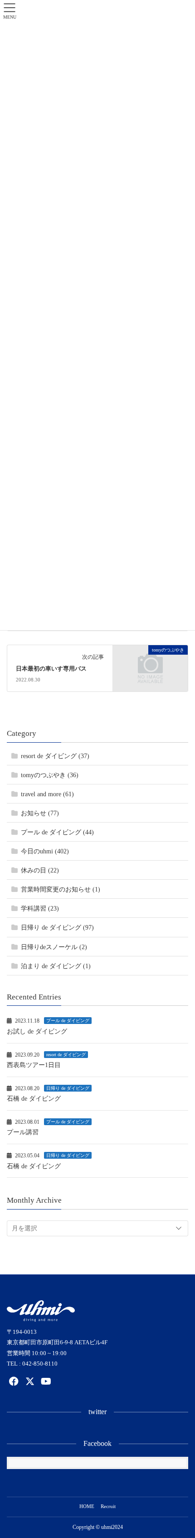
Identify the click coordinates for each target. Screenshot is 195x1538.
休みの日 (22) (40, 870)
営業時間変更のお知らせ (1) (60, 889)
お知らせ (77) (40, 813)
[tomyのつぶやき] (150, 667)
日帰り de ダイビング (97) (57, 927)
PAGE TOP (181, 1484)
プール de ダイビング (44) (57, 832)
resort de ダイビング (66, 1054)
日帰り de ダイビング (67, 1088)
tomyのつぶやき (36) (49, 775)
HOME (86, 1506)
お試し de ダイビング (37, 1031)
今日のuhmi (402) (45, 851)
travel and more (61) (47, 794)
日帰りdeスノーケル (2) (54, 947)
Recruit (108, 1506)
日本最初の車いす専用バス (51, 669)
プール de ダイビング (67, 1020)
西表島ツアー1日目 (34, 1065)
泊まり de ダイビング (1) (56, 966)
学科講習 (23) (40, 908)
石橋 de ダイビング (34, 1098)
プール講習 (23, 1132)
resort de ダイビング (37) (55, 756)
